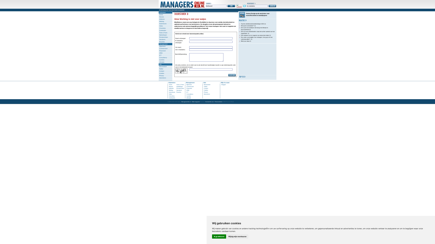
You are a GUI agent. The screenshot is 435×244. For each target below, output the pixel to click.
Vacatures (162, 39)
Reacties (162, 42)
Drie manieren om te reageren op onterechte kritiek (255, 35)
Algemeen (162, 46)
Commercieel (163, 48)
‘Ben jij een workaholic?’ (247, 25)
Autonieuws (163, 24)
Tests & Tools (163, 33)
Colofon (161, 73)
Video (161, 26)
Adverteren (162, 78)
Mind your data (245, 41)
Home (161, 14)
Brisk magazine (196, 101)
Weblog (161, 21)
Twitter (161, 69)
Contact (161, 71)
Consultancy (163, 57)
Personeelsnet (218, 101)
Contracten (162, 30)
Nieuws (161, 17)
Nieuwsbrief (163, 66)
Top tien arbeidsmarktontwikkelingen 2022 (252, 24)
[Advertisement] (257, 59)
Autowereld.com (209, 101)
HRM (160, 53)
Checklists (162, 28)
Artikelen (162, 19)
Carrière (161, 60)
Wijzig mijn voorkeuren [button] (237, 236)
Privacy (161, 75)
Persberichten (163, 37)
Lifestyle (161, 62)
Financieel (162, 51)
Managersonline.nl (186, 101)
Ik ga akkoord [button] (219, 236)
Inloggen (223, 84)
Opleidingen (163, 35)
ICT (160, 55)
